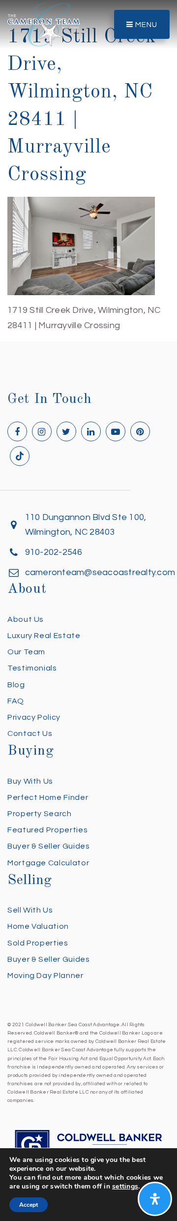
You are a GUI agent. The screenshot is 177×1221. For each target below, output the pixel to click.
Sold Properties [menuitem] (37, 943)
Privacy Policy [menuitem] (33, 717)
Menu (145, 25)
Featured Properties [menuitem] (47, 830)
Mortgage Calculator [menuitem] (48, 863)
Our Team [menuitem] (26, 652)
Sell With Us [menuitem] (30, 910)
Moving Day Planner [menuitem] (45, 975)
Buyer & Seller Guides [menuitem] (48, 846)
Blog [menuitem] (16, 685)
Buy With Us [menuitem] (30, 781)
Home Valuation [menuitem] (38, 926)
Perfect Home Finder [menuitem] (47, 797)
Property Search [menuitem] (39, 814)
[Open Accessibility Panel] (155, 1199)
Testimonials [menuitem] (32, 668)
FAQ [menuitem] (15, 701)
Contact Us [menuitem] (29, 733)
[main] (88, 166)
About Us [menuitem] (25, 619)
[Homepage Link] (43, 24)
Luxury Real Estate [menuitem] (44, 636)
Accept (28, 1205)
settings (125, 1186)
